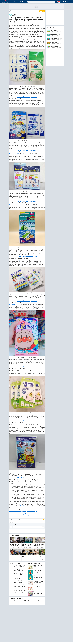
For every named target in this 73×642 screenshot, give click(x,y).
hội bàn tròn (25, 602)
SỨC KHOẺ (13, 11)
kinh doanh (20, 602)
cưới (30, 602)
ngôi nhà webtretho (24, 603)
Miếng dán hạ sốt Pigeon (33, 44)
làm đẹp (40, 600)
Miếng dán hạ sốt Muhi (14, 304)
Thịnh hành (15, 1)
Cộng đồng (22, 1)
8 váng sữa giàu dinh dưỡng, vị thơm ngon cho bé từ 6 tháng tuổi (23, 511)
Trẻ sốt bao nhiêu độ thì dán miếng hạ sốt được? (19, 513)
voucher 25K (21, 505)
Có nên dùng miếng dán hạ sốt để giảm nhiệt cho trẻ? (21, 517)
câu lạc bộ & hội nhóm (13, 603)
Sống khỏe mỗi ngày (20, 11)
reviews (14, 602)
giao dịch (34, 602)
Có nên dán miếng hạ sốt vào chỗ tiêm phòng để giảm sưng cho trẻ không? (25, 515)
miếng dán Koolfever (22, 428)
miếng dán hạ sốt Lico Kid (39, 372)
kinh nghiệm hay (17, 600)
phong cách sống (34, 600)
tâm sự (10, 602)
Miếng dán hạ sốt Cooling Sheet (16, 204)
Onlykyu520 (14, 14)
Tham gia (42, 11)
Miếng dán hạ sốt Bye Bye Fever (16, 260)
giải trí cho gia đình (25, 600)
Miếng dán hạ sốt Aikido (14, 153)
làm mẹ (10, 600)
